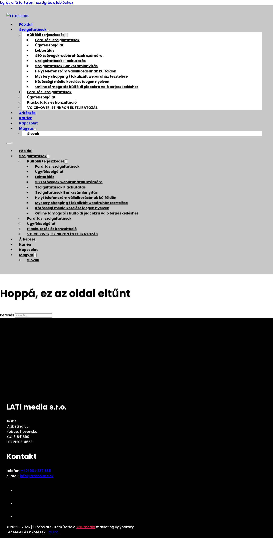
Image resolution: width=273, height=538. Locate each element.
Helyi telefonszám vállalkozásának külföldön (75, 71)
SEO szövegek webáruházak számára (69, 55)
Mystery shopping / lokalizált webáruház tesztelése (81, 76)
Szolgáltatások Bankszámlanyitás (66, 66)
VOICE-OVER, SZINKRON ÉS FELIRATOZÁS (62, 107)
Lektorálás (44, 50)
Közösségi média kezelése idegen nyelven (72, 81)
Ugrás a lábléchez (57, 2)
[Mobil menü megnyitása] (9, 143)
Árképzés (27, 112)
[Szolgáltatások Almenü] (48, 30)
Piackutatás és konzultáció (52, 102)
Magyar (26, 128)
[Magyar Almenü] (35, 129)
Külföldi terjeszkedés (46, 34)
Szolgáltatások (33, 29)
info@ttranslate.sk (37, 476)
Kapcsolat (28, 123)
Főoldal (25, 24)
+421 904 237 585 (36, 470)
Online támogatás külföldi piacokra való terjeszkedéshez (86, 86)
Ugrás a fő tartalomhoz (20, 2)
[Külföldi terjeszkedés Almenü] (66, 35)
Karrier (25, 118)
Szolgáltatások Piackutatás (60, 60)
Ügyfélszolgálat (49, 45)
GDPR (53, 532)
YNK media (85, 527)
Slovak (33, 133)
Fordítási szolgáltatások (57, 40)
